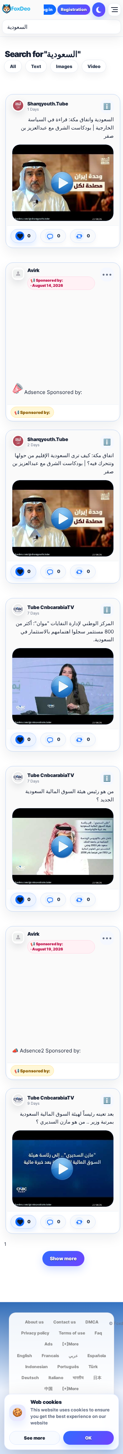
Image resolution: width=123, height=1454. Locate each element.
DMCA (91, 1322)
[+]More (70, 1343)
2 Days (33, 445)
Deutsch (30, 1377)
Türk (93, 1366)
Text (36, 66)
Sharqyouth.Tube (47, 103)
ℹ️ (107, 106)
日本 (97, 1377)
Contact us (64, 1322)
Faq (98, 1332)
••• (107, 274)
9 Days (33, 1103)
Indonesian (36, 1366)
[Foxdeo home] (22, 9)
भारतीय (78, 1377)
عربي (73, 1355)
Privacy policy (35, 1332)
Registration (74, 9)
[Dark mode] (98, 9)
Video (93, 66)
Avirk (33, 270)
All (13, 66)
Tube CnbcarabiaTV (50, 607)
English (24, 1355)
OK (88, 1438)
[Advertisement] (63, 335)
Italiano (56, 1377)
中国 (48, 1388)
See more (34, 1438)
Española (96, 1355)
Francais (50, 1355)
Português (68, 1366)
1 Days (33, 109)
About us (34, 1322)
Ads (48, 1343)
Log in (46, 9)
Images (64, 66)
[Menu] (114, 9)
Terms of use (72, 1332)
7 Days (33, 613)
